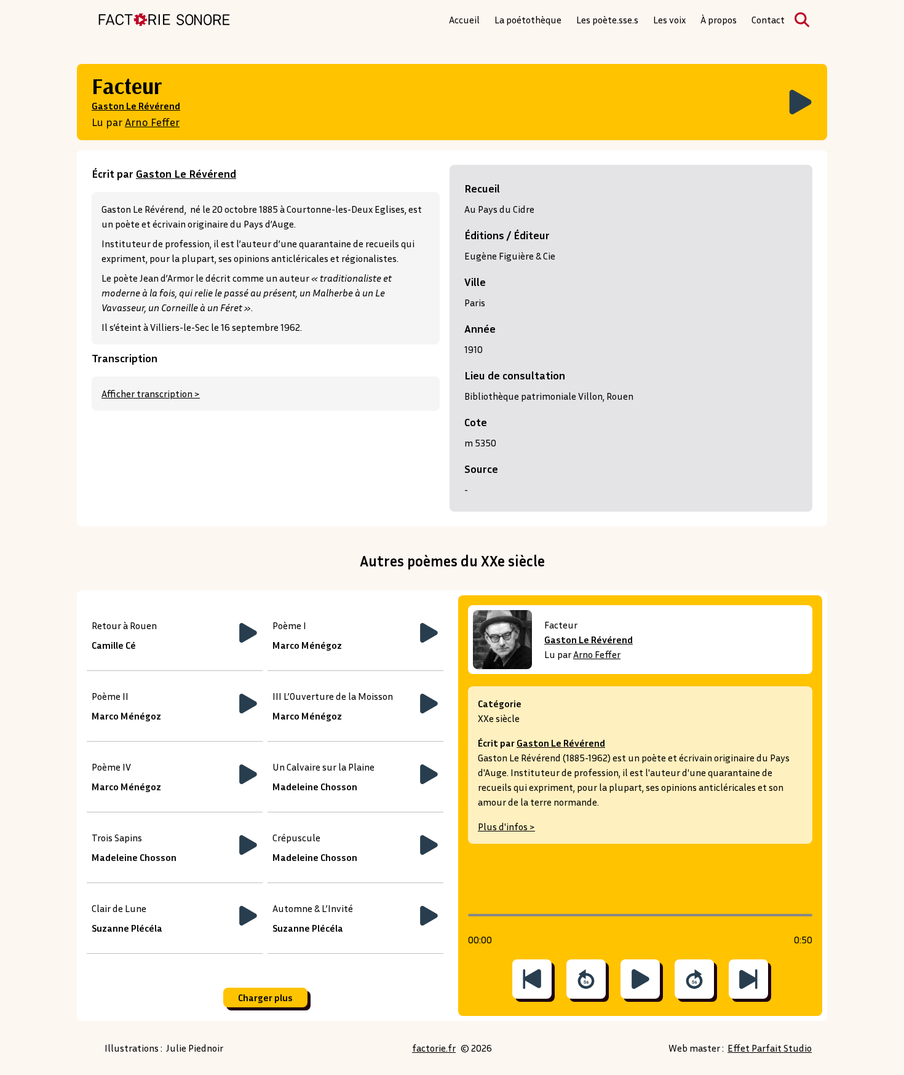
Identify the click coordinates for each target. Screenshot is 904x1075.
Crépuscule (296, 837)
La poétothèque (527, 20)
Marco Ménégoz (307, 645)
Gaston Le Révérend (136, 106)
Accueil (464, 20)
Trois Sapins (117, 837)
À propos (718, 20)
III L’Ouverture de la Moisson (332, 696)
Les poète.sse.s (607, 20)
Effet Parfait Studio (770, 1048)
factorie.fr (434, 1048)
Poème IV (111, 767)
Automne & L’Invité (312, 908)
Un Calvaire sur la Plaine (323, 767)
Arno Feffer (152, 122)
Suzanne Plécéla (127, 928)
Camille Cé (114, 645)
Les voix (669, 20)
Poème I (289, 625)
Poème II (110, 696)
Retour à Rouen (124, 625)
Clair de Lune (119, 908)
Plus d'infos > (506, 826)
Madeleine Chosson (314, 786)
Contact (768, 20)
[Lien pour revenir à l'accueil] (164, 19)
